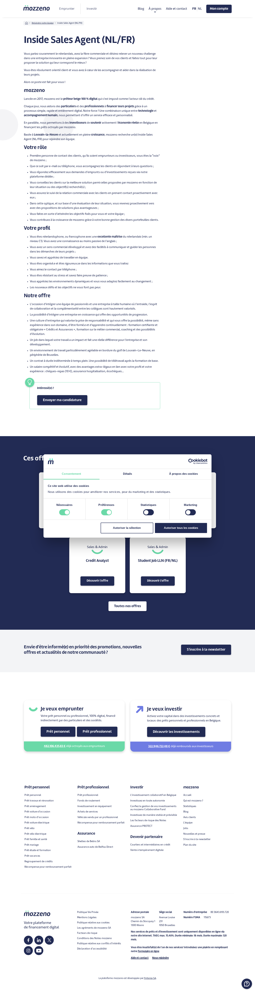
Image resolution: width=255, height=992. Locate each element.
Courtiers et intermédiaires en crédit (150, 845)
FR (194, 8)
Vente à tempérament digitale (147, 850)
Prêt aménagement (35, 806)
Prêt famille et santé (35, 839)
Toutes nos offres (127, 606)
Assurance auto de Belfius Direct (95, 847)
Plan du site (189, 845)
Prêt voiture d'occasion (37, 812)
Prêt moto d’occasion (36, 817)
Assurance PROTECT (141, 826)
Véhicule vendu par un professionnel (97, 817)
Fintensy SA (150, 978)
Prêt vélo (29, 828)
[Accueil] (36, 8)
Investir (92, 8)
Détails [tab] (127, 473)
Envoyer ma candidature (62, 400)
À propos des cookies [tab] (183, 473)
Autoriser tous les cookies (181, 527)
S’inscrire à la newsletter (197, 839)
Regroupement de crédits (38, 861)
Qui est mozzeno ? (193, 801)
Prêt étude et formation (37, 850)
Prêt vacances (32, 856)
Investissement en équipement (94, 806)
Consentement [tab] (71, 473)
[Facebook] (28, 940)
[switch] (106, 512)
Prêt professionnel (97, 731)
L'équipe (187, 823)
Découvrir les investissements (176, 732)
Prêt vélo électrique (35, 834)
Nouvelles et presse (194, 834)
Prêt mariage (31, 845)
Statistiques (189, 806)
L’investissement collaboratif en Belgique (153, 795)
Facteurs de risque (87, 933)
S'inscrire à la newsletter (206, 649)
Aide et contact (176, 8)
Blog (141, 8)
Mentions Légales (87, 917)
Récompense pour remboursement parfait (47, 867)
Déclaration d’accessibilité (92, 949)
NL (200, 8)
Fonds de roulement (88, 801)
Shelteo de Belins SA (88, 841)
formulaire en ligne (148, 951)
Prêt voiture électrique (36, 823)
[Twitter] (49, 940)
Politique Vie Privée (87, 912)
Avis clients (189, 817)
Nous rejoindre (160, 958)
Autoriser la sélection (127, 527)
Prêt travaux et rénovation (39, 801)
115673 (207, 917)
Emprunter (66, 8)
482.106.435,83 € (55, 746)
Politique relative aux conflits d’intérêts (99, 943)
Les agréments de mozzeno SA (94, 928)
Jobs (185, 828)
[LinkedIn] (38, 940)
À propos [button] (155, 8)
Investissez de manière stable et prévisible (153, 815)
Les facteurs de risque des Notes (148, 820)
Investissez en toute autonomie (147, 801)
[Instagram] (28, 950)
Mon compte (219, 8)
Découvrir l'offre (97, 581)
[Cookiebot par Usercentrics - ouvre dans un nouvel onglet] (191, 461)
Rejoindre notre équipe (43, 23)
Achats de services (87, 812)
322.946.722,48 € (159, 746)
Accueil (187, 795)
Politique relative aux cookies (93, 923)
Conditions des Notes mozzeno (94, 938)
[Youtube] (38, 950)
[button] (247, 984)
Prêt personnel (58, 731)
